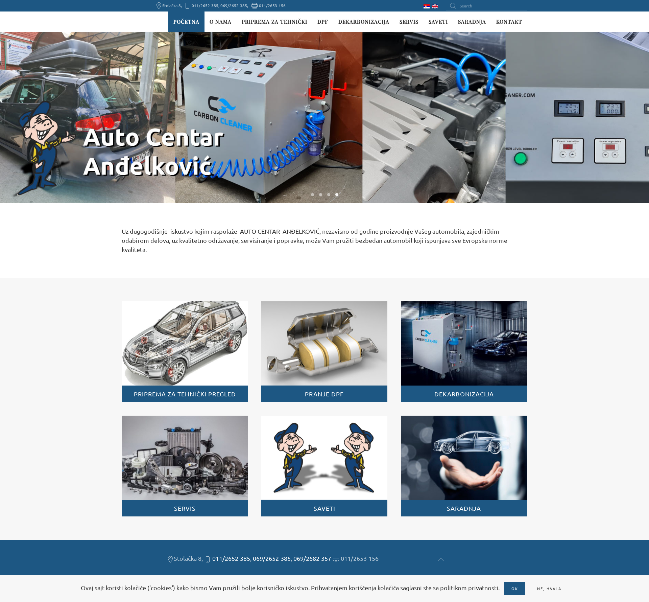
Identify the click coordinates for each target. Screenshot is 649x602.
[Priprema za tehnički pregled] (185, 351)
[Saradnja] (464, 466)
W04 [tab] (336, 194)
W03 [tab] (328, 194)
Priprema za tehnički (274, 21)
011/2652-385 (231, 558)
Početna (186, 21)
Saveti (438, 21)
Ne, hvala (549, 588)
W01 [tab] (312, 194)
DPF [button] (322, 21)
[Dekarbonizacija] (464, 351)
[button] (441, 559)
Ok (514, 588)
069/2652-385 (272, 558)
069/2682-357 (312, 558)
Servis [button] (409, 21)
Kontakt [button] (509, 21)
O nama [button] (221, 21)
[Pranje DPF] (324, 351)
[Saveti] (324, 466)
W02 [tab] (320, 194)
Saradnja (472, 21)
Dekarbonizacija (363, 21)
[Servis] (185, 466)
